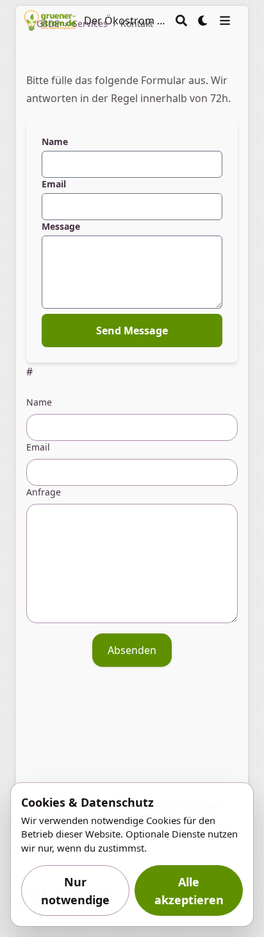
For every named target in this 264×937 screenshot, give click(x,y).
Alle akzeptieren (189, 890)
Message (61, 226)
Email (54, 184)
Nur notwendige (75, 890)
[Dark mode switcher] (203, 20)
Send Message (132, 330)
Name (55, 141)
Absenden (132, 650)
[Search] (181, 20)
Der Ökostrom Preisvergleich (125, 20)
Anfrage (43, 492)
